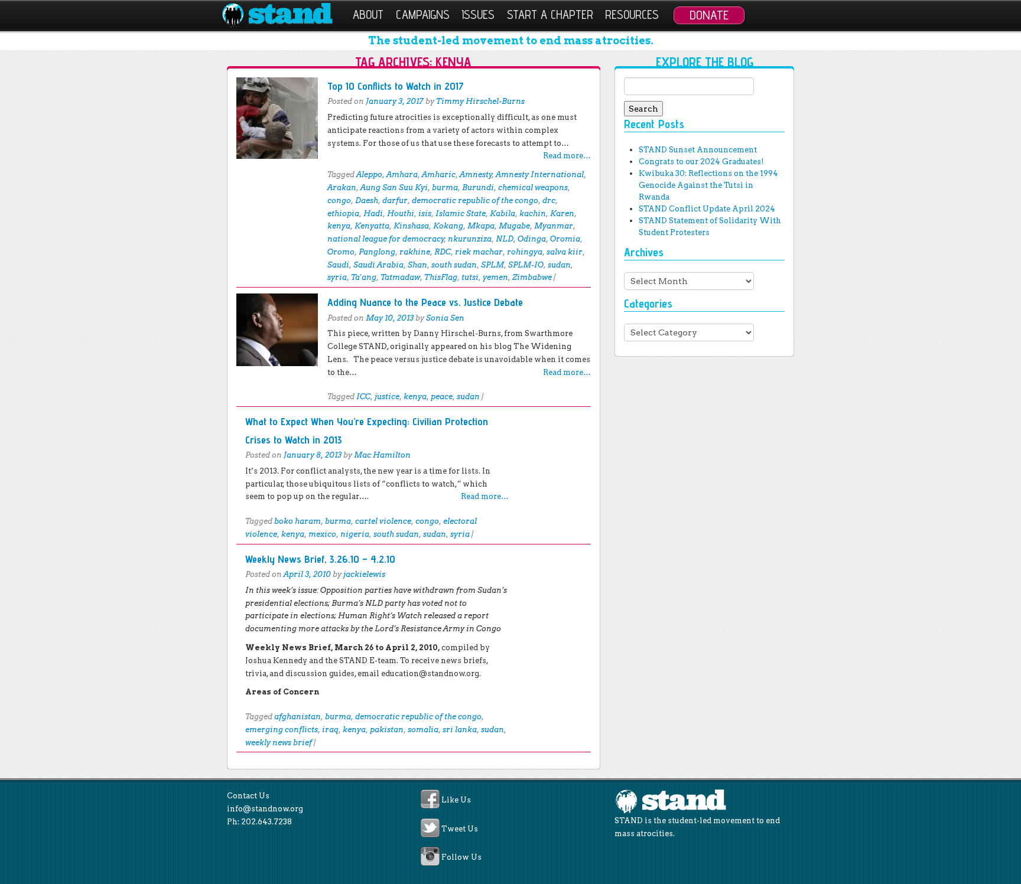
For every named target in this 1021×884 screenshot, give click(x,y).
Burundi (478, 187)
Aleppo (369, 174)
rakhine (414, 251)
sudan (559, 264)
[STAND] (284, 15)
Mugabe (514, 225)
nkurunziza (470, 238)
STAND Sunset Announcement (698, 149)
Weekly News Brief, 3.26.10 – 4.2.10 (320, 559)
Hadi (373, 213)
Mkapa (481, 225)
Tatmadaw (400, 277)
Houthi (400, 213)
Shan (417, 264)
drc (548, 200)
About (368, 14)
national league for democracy (385, 238)
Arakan (341, 187)
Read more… (567, 155)
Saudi (338, 264)
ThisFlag (440, 277)
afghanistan (297, 716)
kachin (532, 213)
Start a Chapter (550, 14)
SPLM (492, 264)
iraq (330, 729)
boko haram (297, 521)
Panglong (377, 251)
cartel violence (383, 521)
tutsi (470, 277)
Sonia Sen (445, 318)
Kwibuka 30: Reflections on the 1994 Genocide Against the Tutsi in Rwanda (708, 185)
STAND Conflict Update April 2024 (707, 208)
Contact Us (248, 795)
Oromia (565, 238)
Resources (632, 14)
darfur (395, 200)
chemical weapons (533, 187)
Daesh (366, 200)
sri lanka (460, 729)
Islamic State (460, 213)
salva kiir (565, 251)
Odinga (532, 238)
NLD (504, 238)
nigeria (354, 534)
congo (339, 200)
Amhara (402, 174)
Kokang (448, 225)
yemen (495, 277)
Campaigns (423, 14)
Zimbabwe (532, 277)
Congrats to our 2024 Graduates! (701, 161)
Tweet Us (459, 828)
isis (424, 213)
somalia (423, 729)
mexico (322, 534)
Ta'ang (363, 277)
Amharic (439, 174)
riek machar (479, 251)
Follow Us (461, 857)
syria (337, 277)
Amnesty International (540, 174)
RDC (442, 251)
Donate (709, 14)
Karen (562, 213)
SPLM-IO (526, 264)
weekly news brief (278, 742)
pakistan (387, 729)
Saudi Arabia (378, 264)
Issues (478, 14)
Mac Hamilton (382, 455)
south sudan (454, 264)
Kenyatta (372, 225)
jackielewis (364, 574)
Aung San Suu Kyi (394, 187)
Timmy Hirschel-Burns (480, 101)
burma (445, 187)
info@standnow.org (265, 808)
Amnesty (476, 174)
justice (387, 396)
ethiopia (343, 213)
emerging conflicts (281, 729)
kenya (338, 225)
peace (442, 396)
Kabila (502, 213)
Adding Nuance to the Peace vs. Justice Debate (425, 302)
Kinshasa (411, 225)
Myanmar (553, 225)
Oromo (341, 251)
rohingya (524, 251)
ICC (363, 396)
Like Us (456, 800)
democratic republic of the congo (475, 200)
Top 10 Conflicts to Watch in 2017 (395, 86)
